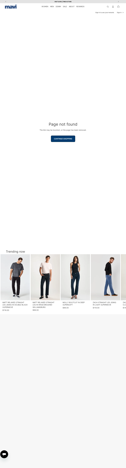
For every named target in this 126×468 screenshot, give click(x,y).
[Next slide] (119, 282)
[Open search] (107, 6)
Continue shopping (63, 139)
